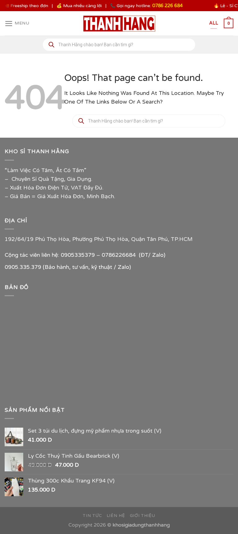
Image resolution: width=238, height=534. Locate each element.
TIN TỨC (92, 515)
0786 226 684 (164, 5)
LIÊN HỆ (116, 515)
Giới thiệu (142, 515)
